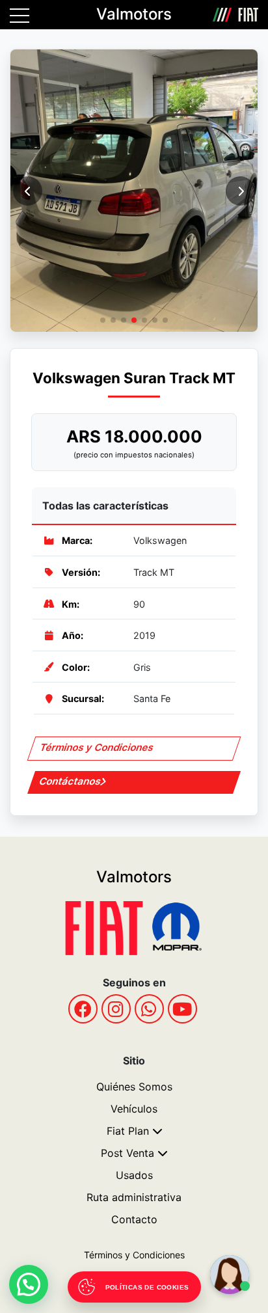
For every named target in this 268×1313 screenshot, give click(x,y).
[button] (240, 191)
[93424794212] (149, 1008)
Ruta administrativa (134, 1197)
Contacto (134, 1219)
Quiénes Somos (134, 1086)
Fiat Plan (128, 1130)
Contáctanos (70, 781)
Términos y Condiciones (97, 747)
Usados (134, 1175)
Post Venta (127, 1152)
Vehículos (134, 1108)
